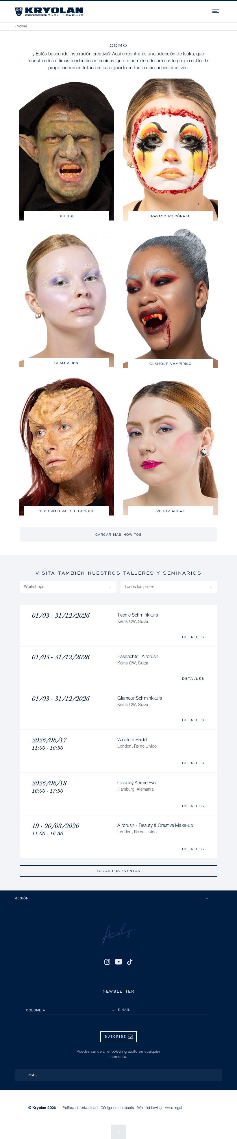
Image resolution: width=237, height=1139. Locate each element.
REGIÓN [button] (22, 898)
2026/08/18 (49, 786)
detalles (193, 636)
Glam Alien (66, 362)
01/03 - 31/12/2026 (60, 615)
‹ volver (21, 26)
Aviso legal (173, 1108)
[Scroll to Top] (118, 1132)
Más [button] (33, 1075)
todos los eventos (118, 870)
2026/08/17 (49, 743)
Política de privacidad (79, 1108)
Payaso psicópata (170, 216)
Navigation (216, 10)
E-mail (124, 1009)
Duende (66, 216)
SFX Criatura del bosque (67, 511)
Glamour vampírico (170, 363)
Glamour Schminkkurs (139, 701)
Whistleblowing (149, 1108)
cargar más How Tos (118, 534)
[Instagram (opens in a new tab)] (107, 962)
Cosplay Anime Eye (136, 786)
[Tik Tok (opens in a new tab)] (130, 962)
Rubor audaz (170, 511)
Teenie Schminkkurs (137, 618)
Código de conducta (117, 1108)
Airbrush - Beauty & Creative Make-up (155, 829)
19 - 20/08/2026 (55, 829)
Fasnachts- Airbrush (137, 660)
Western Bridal (137, 743)
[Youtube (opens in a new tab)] (118, 962)
